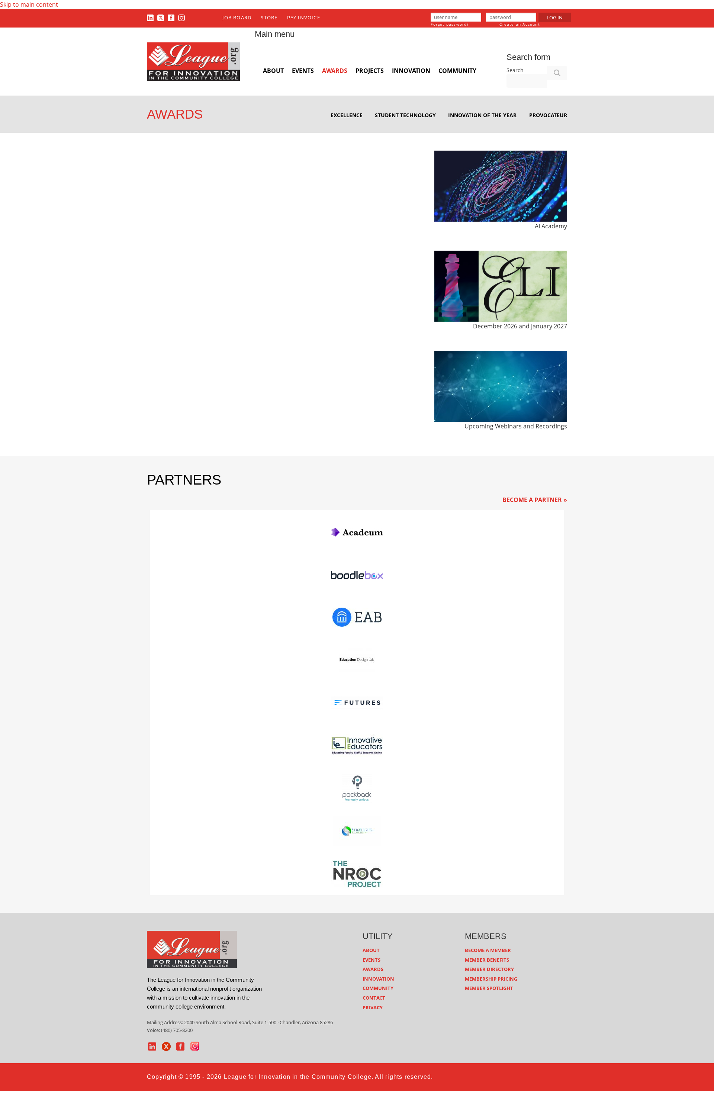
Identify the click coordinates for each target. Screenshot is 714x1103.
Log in (555, 17)
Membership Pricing (491, 978)
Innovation (411, 71)
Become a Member (488, 950)
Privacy (373, 1007)
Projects (370, 71)
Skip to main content (29, 4)
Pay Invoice (303, 17)
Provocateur (548, 115)
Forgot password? (450, 24)
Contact (374, 997)
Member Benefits (487, 959)
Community (457, 71)
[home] (192, 949)
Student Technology (405, 115)
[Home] (193, 61)
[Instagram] (181, 17)
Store (269, 17)
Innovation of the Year (482, 115)
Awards (334, 71)
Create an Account (519, 24)
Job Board (236, 17)
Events (303, 71)
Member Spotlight (489, 988)
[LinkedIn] (150, 17)
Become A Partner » (534, 500)
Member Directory (489, 969)
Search (515, 70)
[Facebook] (171, 17)
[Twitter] (160, 17)
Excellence (347, 115)
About (273, 71)
